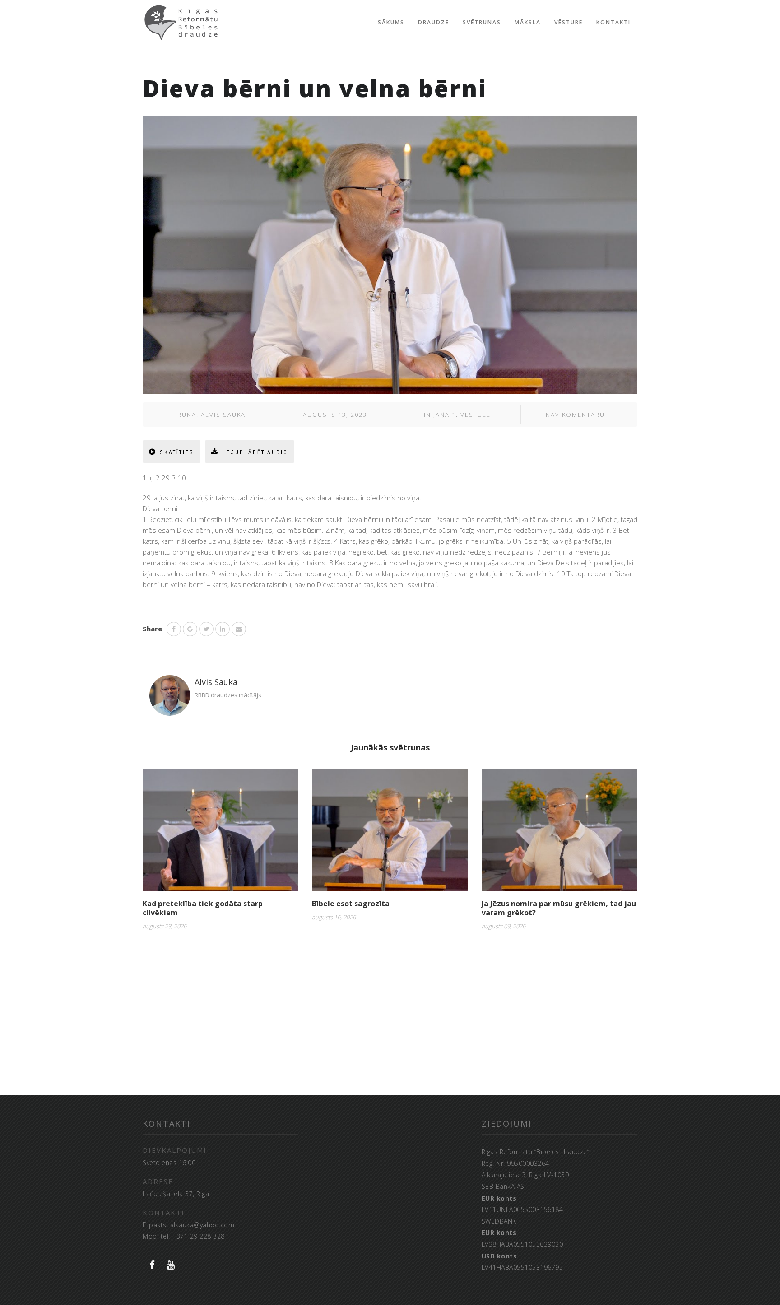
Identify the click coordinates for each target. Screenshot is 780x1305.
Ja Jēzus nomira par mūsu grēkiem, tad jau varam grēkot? (559, 908)
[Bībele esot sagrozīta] (390, 833)
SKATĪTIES (177, 452)
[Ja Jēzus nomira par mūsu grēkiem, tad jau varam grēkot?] (559, 833)
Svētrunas (482, 22)
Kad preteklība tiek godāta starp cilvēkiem (203, 908)
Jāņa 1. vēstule (462, 414)
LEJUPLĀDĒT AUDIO (255, 452)
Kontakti (613, 22)
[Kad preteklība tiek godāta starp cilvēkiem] (220, 833)
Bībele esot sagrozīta (351, 904)
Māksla (528, 22)
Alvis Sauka (223, 414)
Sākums (391, 22)
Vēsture (568, 22)
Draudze (433, 22)
